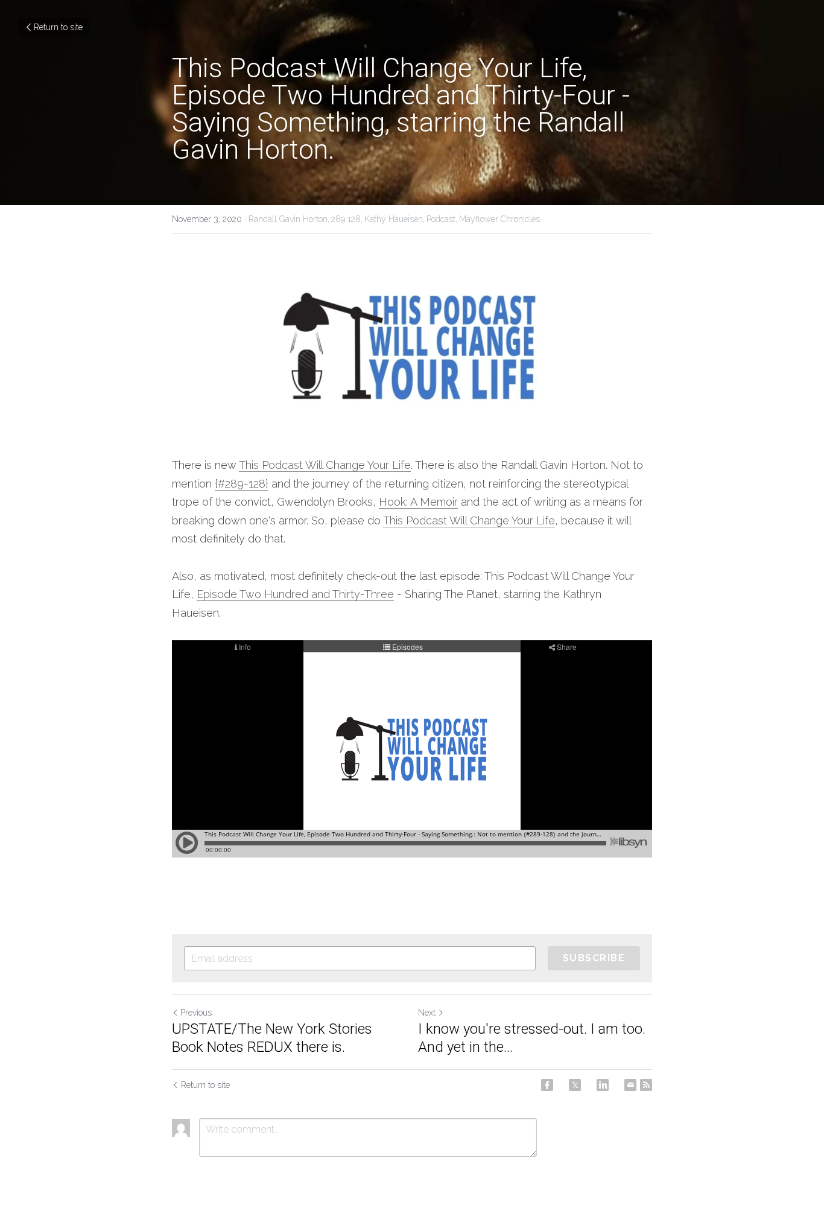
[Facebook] (547, 1085)
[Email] (630, 1085)
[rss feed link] (646, 1085)
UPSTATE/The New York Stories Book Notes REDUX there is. (272, 1037)
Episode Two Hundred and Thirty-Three (295, 594)
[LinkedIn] (603, 1085)
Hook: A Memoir (418, 501)
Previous (196, 1012)
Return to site (58, 27)
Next (427, 1012)
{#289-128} (241, 483)
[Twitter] (575, 1085)
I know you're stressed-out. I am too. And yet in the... (531, 1037)
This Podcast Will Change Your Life (325, 465)
